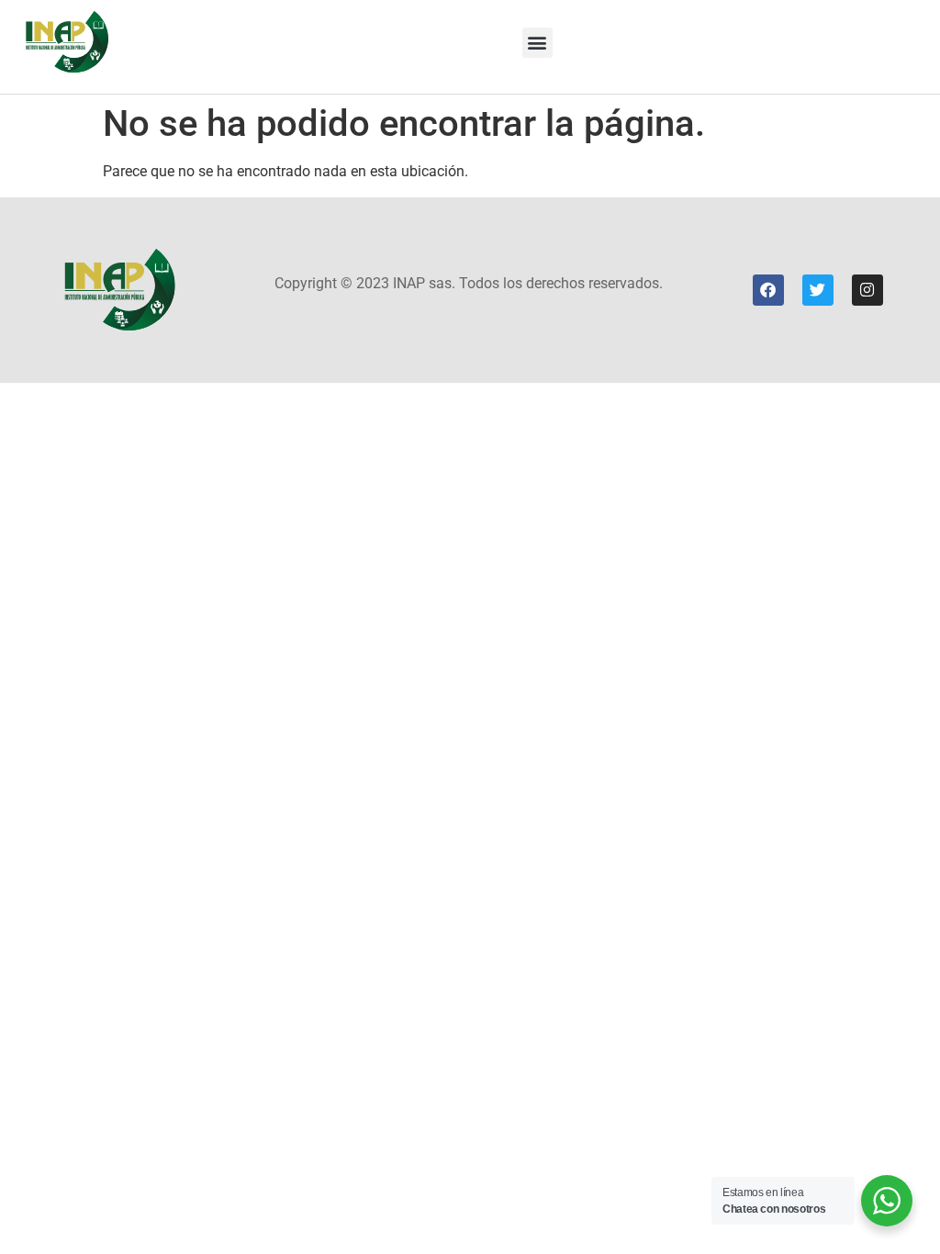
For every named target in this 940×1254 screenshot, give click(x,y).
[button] (537, 43)
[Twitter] (818, 290)
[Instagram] (867, 290)
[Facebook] (768, 290)
